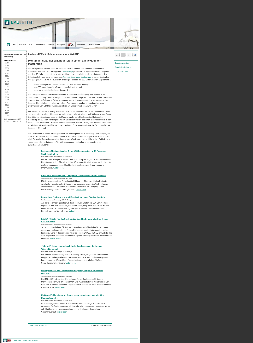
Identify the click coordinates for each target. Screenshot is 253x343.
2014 (7, 94)
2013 (7, 97)
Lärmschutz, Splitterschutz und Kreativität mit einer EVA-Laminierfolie (73, 197)
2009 (7, 108)
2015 (7, 92)
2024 (7, 68)
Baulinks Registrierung (123, 67)
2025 (7, 65)
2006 (7, 115)
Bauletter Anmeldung (122, 63)
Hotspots (61, 45)
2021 (7, 76)
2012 (7, 100)
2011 (6, 102)
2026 (7, 63)
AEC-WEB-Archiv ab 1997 (13, 122)
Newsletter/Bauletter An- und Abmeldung (15, 56)
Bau (14, 45)
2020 (7, 79)
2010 (7, 105)
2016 (7, 89)
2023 (7, 71)
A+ (117, 55)
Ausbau (22, 45)
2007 (7, 113)
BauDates (81, 45)
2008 (7, 110)
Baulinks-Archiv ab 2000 (12, 119)
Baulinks (35, 340)
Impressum (33, 325)
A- (129, 55)
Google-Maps (67, 71)
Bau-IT (51, 45)
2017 (7, 86)
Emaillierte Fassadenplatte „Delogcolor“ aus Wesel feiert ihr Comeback (73, 176)
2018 (7, 84)
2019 (7, 81)
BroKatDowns (94, 45)
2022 (7, 73)
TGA (31, 45)
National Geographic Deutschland (77, 77)
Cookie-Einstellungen (122, 71)
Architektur (40, 45)
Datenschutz (42, 325)
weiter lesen (58, 168)
